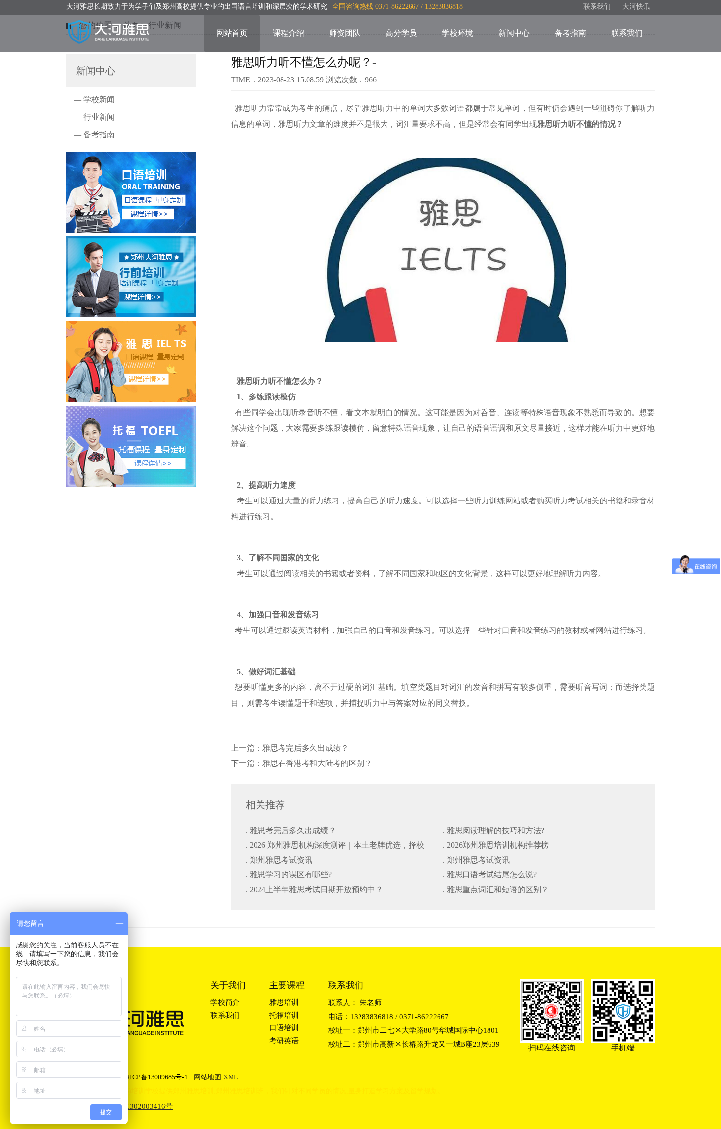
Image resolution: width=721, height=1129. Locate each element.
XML (230, 1077)
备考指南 (570, 33)
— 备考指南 (94, 135)
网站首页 (232, 33)
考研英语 (284, 1041)
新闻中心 (514, 33)
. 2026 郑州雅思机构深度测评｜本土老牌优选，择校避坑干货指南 (335, 846)
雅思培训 (284, 1002)
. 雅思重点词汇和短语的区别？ (496, 889)
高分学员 (401, 33)
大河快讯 (636, 6)
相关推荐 (265, 804)
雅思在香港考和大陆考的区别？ (317, 763)
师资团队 (344, 33)
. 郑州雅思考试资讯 (279, 860)
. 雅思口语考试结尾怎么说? (490, 874)
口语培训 (284, 1028)
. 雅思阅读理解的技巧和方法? (493, 830)
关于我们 (228, 985)
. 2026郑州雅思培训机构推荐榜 (496, 845)
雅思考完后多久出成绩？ (305, 748)
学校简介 (225, 1002)
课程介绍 (288, 33)
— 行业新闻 (94, 117)
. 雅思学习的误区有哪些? (289, 874)
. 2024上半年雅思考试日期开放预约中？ (314, 889)
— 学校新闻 (94, 99)
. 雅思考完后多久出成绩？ (291, 830)
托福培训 (284, 1015)
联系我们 (597, 6)
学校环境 (457, 33)
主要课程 (287, 985)
